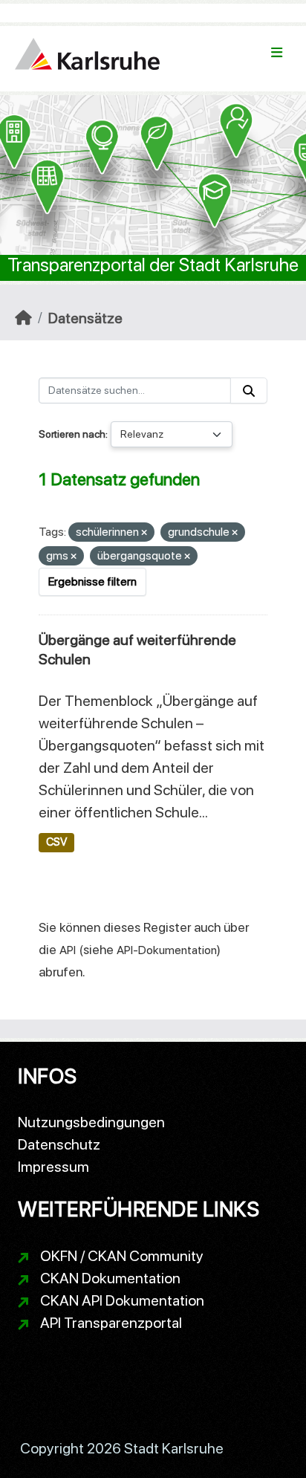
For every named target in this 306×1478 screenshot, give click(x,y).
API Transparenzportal (111, 1323)
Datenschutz (59, 1144)
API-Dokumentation (167, 950)
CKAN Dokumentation (110, 1278)
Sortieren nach (72, 434)
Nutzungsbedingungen (91, 1122)
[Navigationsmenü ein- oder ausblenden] (276, 52)
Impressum (53, 1167)
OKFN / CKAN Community (122, 1256)
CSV (56, 842)
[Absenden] (248, 390)
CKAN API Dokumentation (122, 1300)
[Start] (23, 318)
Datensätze (85, 318)
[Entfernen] (144, 533)
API (67, 950)
